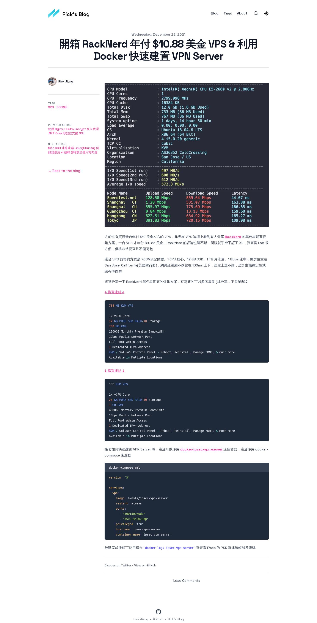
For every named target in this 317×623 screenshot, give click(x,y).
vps (51, 107)
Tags (228, 13)
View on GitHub (145, 565)
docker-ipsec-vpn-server (201, 449)
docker (61, 107)
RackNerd (233, 237)
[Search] (256, 13)
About (242, 13)
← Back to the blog (64, 170)
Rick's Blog (176, 619)
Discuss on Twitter (118, 565)
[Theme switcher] (266, 13)
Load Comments (186, 580)
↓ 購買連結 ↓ (114, 292)
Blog (214, 13)
